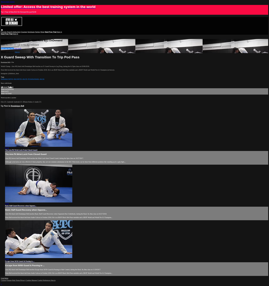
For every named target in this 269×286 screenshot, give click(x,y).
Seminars (31, 32)
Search (10, 32)
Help (14, 280)
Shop (42, 32)
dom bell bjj (18, 79)
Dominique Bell (5, 62)
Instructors (16, 32)
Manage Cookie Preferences (41, 280)
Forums (4, 32)
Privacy (23, 280)
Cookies (29, 280)
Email (11, 87)
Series (37, 32)
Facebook (4, 87)
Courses (24, 32)
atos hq (42, 79)
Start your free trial (7, 48)
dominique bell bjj (7, 79)
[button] (2, 30)
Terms (18, 280)
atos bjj (24, 79)
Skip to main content (8, 2)
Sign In (15, 34)
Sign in (59, 32)
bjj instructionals (33, 79)
